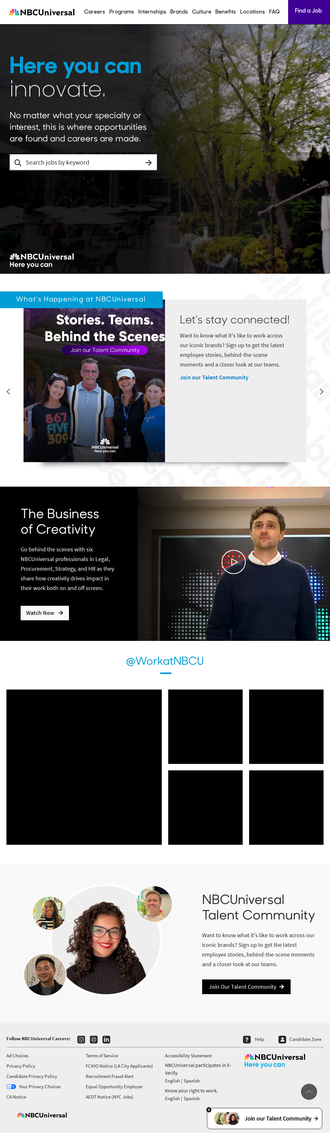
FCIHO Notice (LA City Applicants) (119, 1066)
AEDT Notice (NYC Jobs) (109, 1097)
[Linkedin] (106, 1039)
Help (259, 1039)
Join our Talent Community (214, 377)
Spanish (192, 1081)
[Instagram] (81, 1039)
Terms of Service (102, 1055)
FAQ (274, 12)
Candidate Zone (305, 1039)
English (172, 1081)
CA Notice (16, 1097)
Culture (201, 12)
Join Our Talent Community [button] (242, 986)
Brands (179, 12)
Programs (121, 12)
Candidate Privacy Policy (31, 1076)
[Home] (41, 12)
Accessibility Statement (188, 1055)
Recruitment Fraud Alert (109, 1076)
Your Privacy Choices (40, 1086)
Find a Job (309, 11)
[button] (149, 162)
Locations (252, 12)
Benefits (225, 12)
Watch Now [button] (40, 612)
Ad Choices (17, 1055)
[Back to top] (309, 1092)
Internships (152, 12)
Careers (94, 12)
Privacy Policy (20, 1066)
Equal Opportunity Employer (114, 1086)
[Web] (94, 1039)
